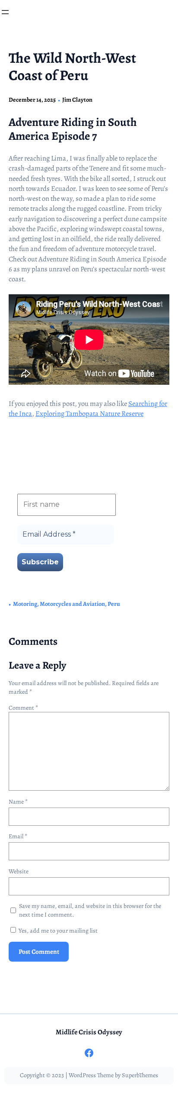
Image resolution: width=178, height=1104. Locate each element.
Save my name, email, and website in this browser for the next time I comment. (90, 910)
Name (18, 802)
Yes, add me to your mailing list (57, 931)
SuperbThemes (140, 1075)
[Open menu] (5, 12)
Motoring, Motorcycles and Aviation (59, 604)
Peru (114, 604)
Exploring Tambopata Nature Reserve (89, 413)
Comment (23, 708)
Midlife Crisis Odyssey (89, 1032)
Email (18, 836)
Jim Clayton (77, 100)
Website (19, 871)
